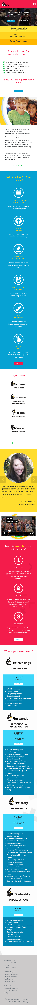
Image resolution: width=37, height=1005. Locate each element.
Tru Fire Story (9, 979)
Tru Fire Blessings (11, 974)
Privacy (25, 1002)
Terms (19, 1002)
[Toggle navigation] (34, 4)
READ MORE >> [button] (18, 165)
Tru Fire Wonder (10, 977)
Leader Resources (11, 988)
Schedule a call (13, 600)
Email (6, 965)
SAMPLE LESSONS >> (24, 20)
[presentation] (3, 479)
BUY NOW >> (11, 20)
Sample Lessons (10, 990)
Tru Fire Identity (10, 981)
